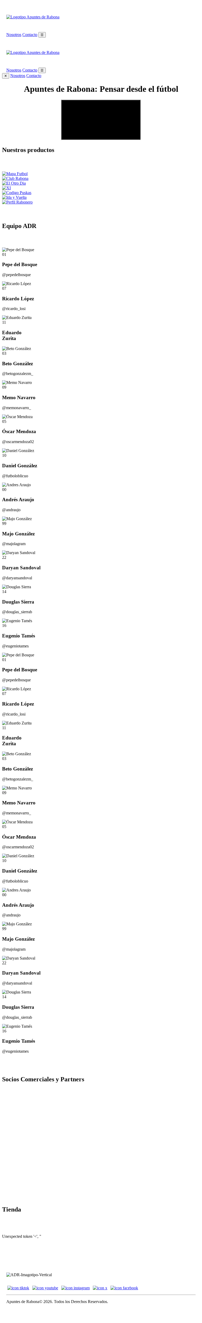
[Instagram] (75, 1288)
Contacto (29, 34)
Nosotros (13, 34)
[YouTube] (45, 1288)
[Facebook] (124, 1288)
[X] (100, 1288)
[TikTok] (18, 1288)
